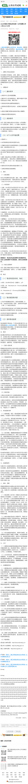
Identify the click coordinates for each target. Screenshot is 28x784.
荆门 (16, 9)
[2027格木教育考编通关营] (14, 18)
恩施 (11, 13)
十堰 (7, 13)
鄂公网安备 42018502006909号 (15, 781)
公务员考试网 (10, 731)
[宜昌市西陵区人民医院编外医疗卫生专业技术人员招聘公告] (4, 766)
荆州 (7, 9)
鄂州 (21, 9)
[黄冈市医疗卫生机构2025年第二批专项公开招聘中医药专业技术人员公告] (4, 759)
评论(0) (17, 28)
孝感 (24, 772)
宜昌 (25, 11)
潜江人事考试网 (13, 21)
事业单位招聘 (19, 49)
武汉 (2, 9)
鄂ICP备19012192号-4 (14, 779)
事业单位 (19, 47)
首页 (7, 21)
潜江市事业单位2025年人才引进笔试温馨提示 (17, 750)
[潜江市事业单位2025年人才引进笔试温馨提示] (4, 752)
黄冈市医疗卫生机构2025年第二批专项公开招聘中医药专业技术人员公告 (17, 757)
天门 (2, 11)
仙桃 (7, 11)
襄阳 (2, 13)
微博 (26, 5)
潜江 (21, 11)
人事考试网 (4, 47)
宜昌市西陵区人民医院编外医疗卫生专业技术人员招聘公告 (17, 765)
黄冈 (11, 9)
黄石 (11, 11)
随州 (16, 11)
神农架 (16, 13)
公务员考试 (12, 47)
